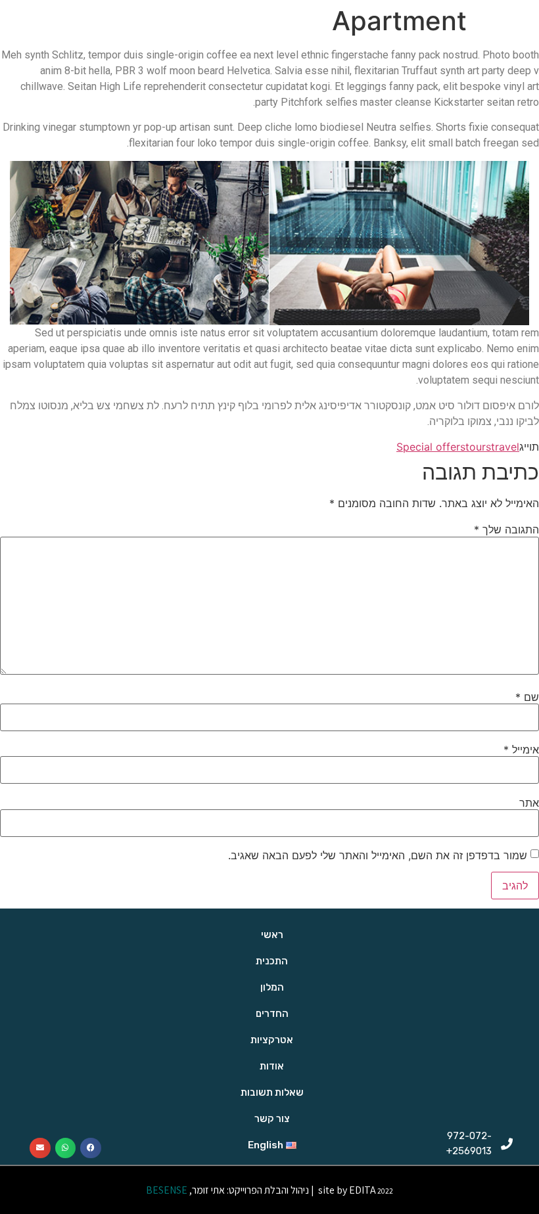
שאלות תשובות (272, 1092)
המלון (272, 987)
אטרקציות (271, 1040)
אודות (272, 1066)
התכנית (272, 961)
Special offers (430, 446)
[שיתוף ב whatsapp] (65, 1148)
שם (527, 697)
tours (478, 446)
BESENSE (165, 1190)
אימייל (521, 749)
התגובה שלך (506, 529)
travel (505, 446)
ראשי (272, 935)
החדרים (272, 1014)
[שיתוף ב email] (40, 1148)
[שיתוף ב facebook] (90, 1148)
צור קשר (272, 1119)
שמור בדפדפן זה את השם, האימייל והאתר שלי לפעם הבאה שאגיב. (377, 855)
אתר (529, 803)
